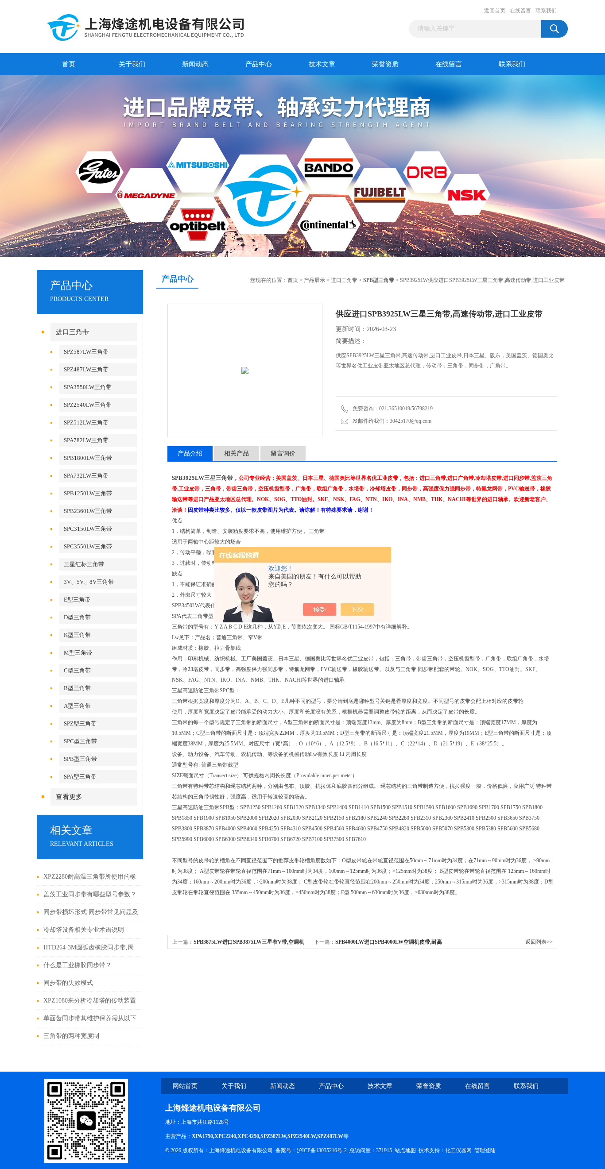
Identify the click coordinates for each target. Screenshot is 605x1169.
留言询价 (283, 453)
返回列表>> (539, 942)
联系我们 (546, 11)
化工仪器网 (458, 1150)
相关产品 (236, 453)
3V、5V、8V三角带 (89, 582)
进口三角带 (72, 332)
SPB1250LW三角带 (88, 493)
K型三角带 (77, 635)
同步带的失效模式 (68, 983)
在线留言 (520, 11)
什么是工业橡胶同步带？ (77, 965)
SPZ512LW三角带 (86, 422)
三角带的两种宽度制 (71, 1036)
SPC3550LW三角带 (88, 546)
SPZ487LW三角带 (86, 369)
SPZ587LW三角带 (86, 351)
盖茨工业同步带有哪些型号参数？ (89, 894)
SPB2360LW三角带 (88, 511)
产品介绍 (190, 453)
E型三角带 (77, 599)
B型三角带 (77, 688)
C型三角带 (77, 670)
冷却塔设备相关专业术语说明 (83, 929)
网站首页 (185, 1086)
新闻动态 (195, 64)
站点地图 (405, 1150)
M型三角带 (78, 652)
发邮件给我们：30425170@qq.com (390, 421)
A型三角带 (77, 705)
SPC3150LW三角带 (88, 528)
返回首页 (494, 11)
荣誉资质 (385, 64)
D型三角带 (77, 617)
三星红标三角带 (84, 564)
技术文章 (322, 64)
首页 (68, 64)
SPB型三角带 (80, 759)
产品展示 (314, 280)
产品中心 (258, 64)
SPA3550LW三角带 (88, 387)
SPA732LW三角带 (86, 475)
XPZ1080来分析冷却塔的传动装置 (89, 1000)
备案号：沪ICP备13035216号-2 (311, 1150)
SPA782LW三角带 (86, 440)
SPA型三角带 (80, 776)
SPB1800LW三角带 (88, 458)
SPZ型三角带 (80, 723)
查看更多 (69, 796)
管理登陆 (485, 1150)
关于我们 (132, 64)
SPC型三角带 (80, 741)
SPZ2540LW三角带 (88, 404)
